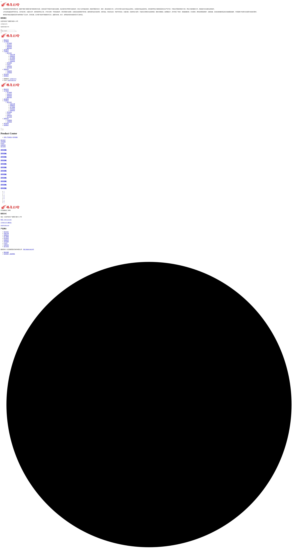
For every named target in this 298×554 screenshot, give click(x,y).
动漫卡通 (12, 54)
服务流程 (9, 48)
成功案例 (6, 49)
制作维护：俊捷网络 (9, 254)
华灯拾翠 (6, 74)
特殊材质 (12, 61)
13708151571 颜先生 (6, 222)
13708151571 (13, 78)
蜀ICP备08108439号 (28, 249)
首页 (5, 137)
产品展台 (6, 51)
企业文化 (9, 45)
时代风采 (12, 59)
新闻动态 (6, 69)
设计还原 (9, 67)
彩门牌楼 (12, 58)
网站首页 (6, 40)
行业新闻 (9, 71)
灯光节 (9, 64)
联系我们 (6, 76)
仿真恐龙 (9, 66)
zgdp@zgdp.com (12, 80)
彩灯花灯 (9, 53)
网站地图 (6, 252)
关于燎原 (6, 41)
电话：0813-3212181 (6, 219)
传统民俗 (12, 56)
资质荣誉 (9, 46)
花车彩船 (9, 63)
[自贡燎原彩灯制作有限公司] (11, 6)
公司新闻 (9, 72)
